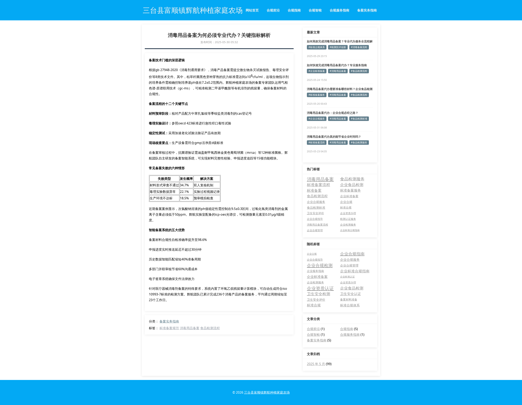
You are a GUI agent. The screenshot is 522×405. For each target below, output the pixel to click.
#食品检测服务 (359, 142)
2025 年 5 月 (316, 364)
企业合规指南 (352, 254)
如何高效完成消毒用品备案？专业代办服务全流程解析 (340, 41)
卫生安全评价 (315, 213)
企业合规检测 (320, 265)
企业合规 (346, 202)
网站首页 (252, 10)
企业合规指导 (315, 219)
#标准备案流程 (317, 142)
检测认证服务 (348, 219)
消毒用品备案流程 (317, 224)
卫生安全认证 (350, 293)
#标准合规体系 (317, 47)
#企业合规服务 (317, 118)
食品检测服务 (352, 179)
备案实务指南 (367, 10)
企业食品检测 (351, 184)
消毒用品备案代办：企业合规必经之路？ (332, 113)
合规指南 (294, 10)
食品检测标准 (316, 207)
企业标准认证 (347, 276)
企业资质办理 (348, 213)
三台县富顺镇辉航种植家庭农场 (267, 392)
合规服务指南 (339, 10)
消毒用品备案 (189, 328)
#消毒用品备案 (338, 71)
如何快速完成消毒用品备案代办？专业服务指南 (337, 65)
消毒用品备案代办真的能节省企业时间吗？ (334, 136)
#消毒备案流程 (359, 47)
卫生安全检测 (318, 293)
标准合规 (346, 207)
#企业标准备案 (317, 71)
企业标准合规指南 (350, 230)
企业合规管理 (315, 230)
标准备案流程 (318, 184)
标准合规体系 (350, 305)
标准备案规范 (169, 328)
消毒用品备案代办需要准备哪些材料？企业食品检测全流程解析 (340, 89)
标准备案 (314, 190)
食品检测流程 (210, 328)
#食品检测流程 (359, 71)
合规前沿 (273, 10)
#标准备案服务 (317, 95)
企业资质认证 (320, 288)
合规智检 (315, 10)
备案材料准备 (348, 299)
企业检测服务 (348, 224)
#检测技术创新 (338, 47)
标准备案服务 (350, 190)
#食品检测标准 (359, 118)
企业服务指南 (315, 271)
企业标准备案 (349, 196)
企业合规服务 (316, 202)
